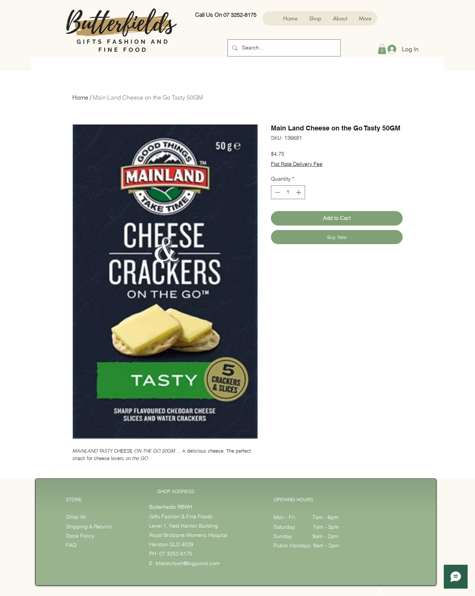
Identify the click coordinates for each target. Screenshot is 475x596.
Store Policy (80, 535)
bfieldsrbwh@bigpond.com (187, 563)
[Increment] (299, 192)
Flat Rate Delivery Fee (296, 164)
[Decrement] (276, 192)
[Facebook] (379, 590)
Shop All (76, 517)
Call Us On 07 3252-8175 (225, 14)
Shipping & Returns (90, 526)
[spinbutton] (288, 192)
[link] (382, 49)
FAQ (71, 545)
